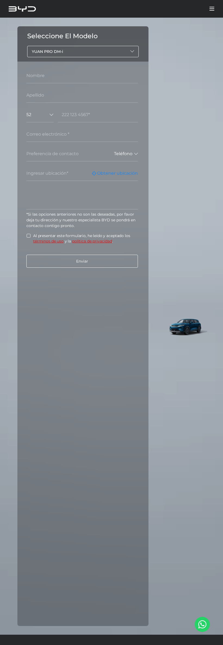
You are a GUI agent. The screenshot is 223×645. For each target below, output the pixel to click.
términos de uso (48, 241)
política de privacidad (92, 241)
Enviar (82, 261)
